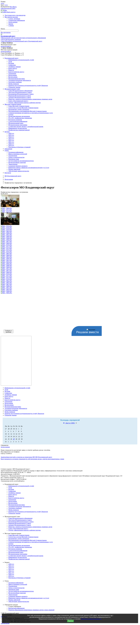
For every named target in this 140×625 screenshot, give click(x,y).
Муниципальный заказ (15, 123)
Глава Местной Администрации (18, 106)
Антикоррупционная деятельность (19, 80)
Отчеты (10, 114)
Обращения (8, 149)
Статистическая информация (17, 121)
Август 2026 (70, 423)
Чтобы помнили (13, 84)
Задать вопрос (13, 22)
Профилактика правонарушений (19, 130)
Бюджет (7, 131)
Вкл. (11, 7)
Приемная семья (13, 159)
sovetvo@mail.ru (6, 46)
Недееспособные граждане (17, 162)
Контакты (8, 173)
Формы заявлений (14, 169)
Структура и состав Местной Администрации (23, 108)
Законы (10, 24)
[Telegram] (1, 10)
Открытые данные (14, 87)
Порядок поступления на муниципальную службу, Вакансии (28, 85)
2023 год (11, 138)
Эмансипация (12, 164)
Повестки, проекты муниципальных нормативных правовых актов (30, 99)
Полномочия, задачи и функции (18, 109)
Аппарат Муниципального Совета (19, 97)
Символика (12, 65)
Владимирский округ (11, 58)
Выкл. (15, 7)
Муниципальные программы (17, 125)
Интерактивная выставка (16, 78)
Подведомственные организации (19, 116)
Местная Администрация (13, 104)
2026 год (11, 133)
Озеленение (12, 73)
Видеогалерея (12, 77)
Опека (7, 150)
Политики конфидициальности (91, 619)
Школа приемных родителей (17, 154)
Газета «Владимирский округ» (18, 101)
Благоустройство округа (16, 72)
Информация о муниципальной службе (21, 60)
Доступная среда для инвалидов (15, 15)
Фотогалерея (12, 75)
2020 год (11, 143)
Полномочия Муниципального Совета (21, 94)
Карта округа (12, 68)
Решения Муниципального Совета (19, 96)
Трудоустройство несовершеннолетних (21, 161)
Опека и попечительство (16, 157)
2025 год (11, 135)
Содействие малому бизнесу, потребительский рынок (25, 126)
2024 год (11, 137)
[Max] (5, 10)
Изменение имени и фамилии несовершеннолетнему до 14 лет (28, 167)
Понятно (70, 621)
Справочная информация (16, 20)
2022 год (11, 140)
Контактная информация (16, 608)
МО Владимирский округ (13, 176)
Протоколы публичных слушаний (19, 147)
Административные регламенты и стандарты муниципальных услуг (30, 113)
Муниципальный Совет (12, 89)
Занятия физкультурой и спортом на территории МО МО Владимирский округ (26, 457)
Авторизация (5, 623)
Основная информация (15, 152)
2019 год (11, 145)
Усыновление (12, 155)
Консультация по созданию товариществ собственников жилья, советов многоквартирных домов (32, 459)
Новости (11, 70)
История (11, 63)
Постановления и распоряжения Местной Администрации (27, 111)
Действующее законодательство (18, 171)
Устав (10, 61)
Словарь (11, 25)
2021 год (11, 142)
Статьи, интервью (14, 18)
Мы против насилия (11, 17)
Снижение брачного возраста (17, 166)
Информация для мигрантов (17, 128)
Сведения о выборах (15, 82)
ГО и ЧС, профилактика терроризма (20, 118)
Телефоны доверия (14, 66)
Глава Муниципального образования (20, 90)
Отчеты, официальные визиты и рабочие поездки (24, 102)
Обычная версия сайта (8, 8)
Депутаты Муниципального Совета (20, 92)
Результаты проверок (15, 119)
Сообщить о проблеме (8, 331)
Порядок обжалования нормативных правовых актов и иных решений (31, 610)
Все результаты (6, 32)
